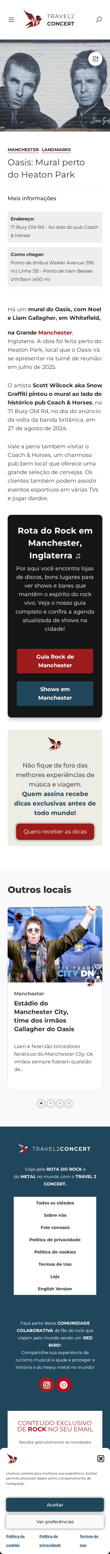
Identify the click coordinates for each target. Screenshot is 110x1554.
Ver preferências (55, 1522)
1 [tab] (41, 1103)
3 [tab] (60, 1103)
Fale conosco (55, 1227)
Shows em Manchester (55, 693)
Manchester (23, 149)
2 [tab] (50, 1103)
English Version (55, 1289)
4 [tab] (69, 1103)
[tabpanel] (55, 998)
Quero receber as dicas (55, 831)
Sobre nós (55, 1215)
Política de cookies (55, 1252)
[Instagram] (46, 1384)
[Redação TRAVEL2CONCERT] (90, 982)
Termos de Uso (55, 1264)
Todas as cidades (55, 1203)
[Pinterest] (63, 1384)
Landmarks (56, 149)
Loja (55, 1276)
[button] (101, 1459)
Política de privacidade (55, 1239)
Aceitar (55, 1505)
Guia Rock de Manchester (55, 661)
